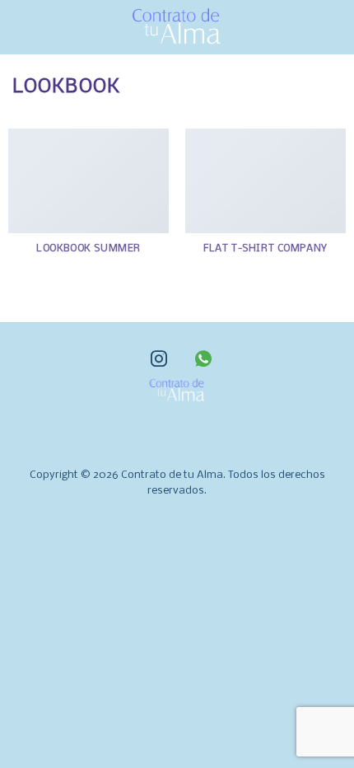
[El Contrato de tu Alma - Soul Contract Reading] (177, 27)
